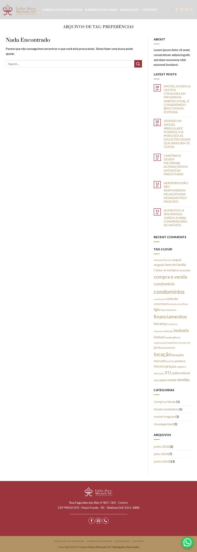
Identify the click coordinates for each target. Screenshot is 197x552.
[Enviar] (138, 64)
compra (172, 270)
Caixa (158, 270)
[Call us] (191, 9)
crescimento (161, 304)
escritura (183, 304)
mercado (160, 361)
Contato (149, 9)
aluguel (177, 259)
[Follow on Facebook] (176, 9)
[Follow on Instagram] (181, 9)
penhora (180, 361)
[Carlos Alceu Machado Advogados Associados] (20, 9)
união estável (181, 373)
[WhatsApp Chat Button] (187, 542)
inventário (183, 343)
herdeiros (172, 324)
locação (162, 354)
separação (159, 373)
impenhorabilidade (163, 331)
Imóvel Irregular (164, 416)
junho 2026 (161, 446)
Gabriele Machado (101, 9)
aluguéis (159, 264)
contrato (172, 299)
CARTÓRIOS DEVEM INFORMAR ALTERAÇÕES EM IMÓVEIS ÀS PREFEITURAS (176, 165)
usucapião (160, 380)
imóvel (159, 337)
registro (181, 366)
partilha (170, 361)
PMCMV (159, 366)
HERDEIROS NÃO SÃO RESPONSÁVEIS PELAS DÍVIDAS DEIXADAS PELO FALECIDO (176, 192)
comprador (185, 270)
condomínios (169, 291)
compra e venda (170, 277)
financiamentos (170, 316)
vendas (183, 379)
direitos (174, 304)
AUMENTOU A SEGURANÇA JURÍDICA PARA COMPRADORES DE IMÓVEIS (175, 217)
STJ (168, 372)
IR (189, 343)
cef (164, 270)
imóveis (181, 330)
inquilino (172, 342)
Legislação (129, 9)
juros (157, 347)
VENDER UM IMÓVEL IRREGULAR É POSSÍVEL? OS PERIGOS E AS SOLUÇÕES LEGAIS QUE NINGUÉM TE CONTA (177, 133)
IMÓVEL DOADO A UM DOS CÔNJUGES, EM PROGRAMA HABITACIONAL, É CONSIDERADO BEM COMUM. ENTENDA (177, 99)
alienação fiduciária (163, 260)
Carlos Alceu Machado (62, 9)
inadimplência (172, 337)
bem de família (175, 265)
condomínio (164, 283)
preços (170, 366)
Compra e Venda (165, 401)
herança (160, 323)
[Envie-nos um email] (186, 9)
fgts (157, 309)
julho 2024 (161, 454)
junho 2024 (161, 461)
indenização (160, 342)
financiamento (168, 309)
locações (178, 355)
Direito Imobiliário (166, 409)
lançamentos (168, 347)
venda (171, 380)
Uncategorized (163, 424)
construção (159, 299)
